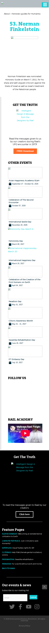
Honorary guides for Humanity (26, 14)
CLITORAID (6, 552)
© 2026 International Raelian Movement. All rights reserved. (24, 620)
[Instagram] (37, 606)
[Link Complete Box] (25, 176)
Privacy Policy (24, 626)
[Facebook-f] (20, 606)
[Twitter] (12, 606)
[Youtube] (28, 606)
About (7, 14)
